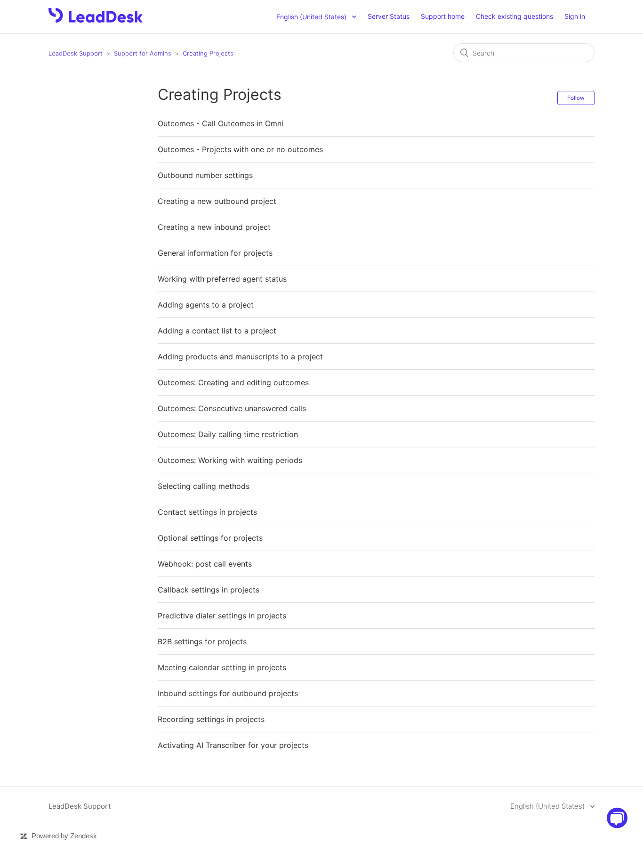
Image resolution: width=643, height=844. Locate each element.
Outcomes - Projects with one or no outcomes (240, 149)
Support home (443, 16)
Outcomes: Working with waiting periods (230, 460)
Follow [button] (576, 97)
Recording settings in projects (211, 719)
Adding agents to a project (206, 304)
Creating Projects (208, 53)
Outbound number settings (205, 175)
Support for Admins (142, 53)
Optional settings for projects (210, 538)
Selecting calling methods (203, 486)
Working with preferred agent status (222, 279)
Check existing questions (514, 16)
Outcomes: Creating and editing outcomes (233, 382)
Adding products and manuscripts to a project (240, 356)
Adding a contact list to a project (217, 330)
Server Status (389, 16)
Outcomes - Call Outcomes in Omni (220, 123)
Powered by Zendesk (64, 836)
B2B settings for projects (202, 641)
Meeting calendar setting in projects (222, 667)
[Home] (95, 20)
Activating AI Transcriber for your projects (233, 745)
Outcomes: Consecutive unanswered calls (232, 408)
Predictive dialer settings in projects (222, 615)
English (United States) (548, 806)
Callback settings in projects (208, 589)
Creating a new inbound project (214, 227)
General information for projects (215, 253)
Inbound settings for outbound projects (228, 693)
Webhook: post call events (205, 563)
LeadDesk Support (75, 53)
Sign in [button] (574, 16)
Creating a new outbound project (217, 201)
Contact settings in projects (207, 512)
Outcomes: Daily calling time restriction (228, 434)
